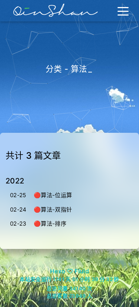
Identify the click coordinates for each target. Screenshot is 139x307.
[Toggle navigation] (123, 11)
